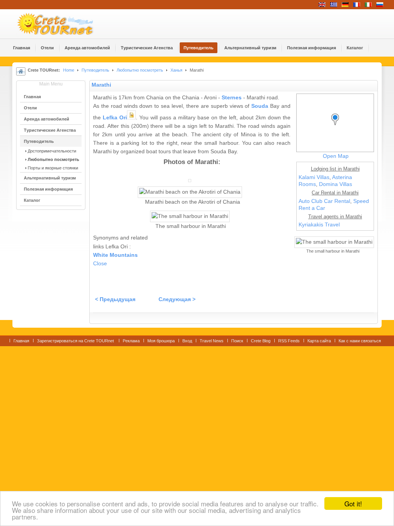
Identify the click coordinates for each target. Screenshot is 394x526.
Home (68, 70)
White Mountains (115, 255)
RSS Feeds (289, 340)
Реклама (131, 340)
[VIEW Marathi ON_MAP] (337, 126)
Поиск (237, 340)
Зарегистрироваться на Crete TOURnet (76, 340)
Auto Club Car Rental (324, 201)
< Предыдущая (115, 299)
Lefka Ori (115, 118)
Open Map (336, 156)
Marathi (101, 85)
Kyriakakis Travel (319, 225)
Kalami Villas (314, 177)
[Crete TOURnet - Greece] (64, 23)
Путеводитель (95, 70)
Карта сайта (319, 340)
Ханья (176, 70)
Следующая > (177, 299)
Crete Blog (260, 340)
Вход (187, 340)
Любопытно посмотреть (140, 70)
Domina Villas (335, 184)
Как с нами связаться (360, 340)
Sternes (232, 98)
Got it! (353, 503)
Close (100, 263)
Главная (21, 340)
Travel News (212, 340)
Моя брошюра (161, 340)
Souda (259, 106)
